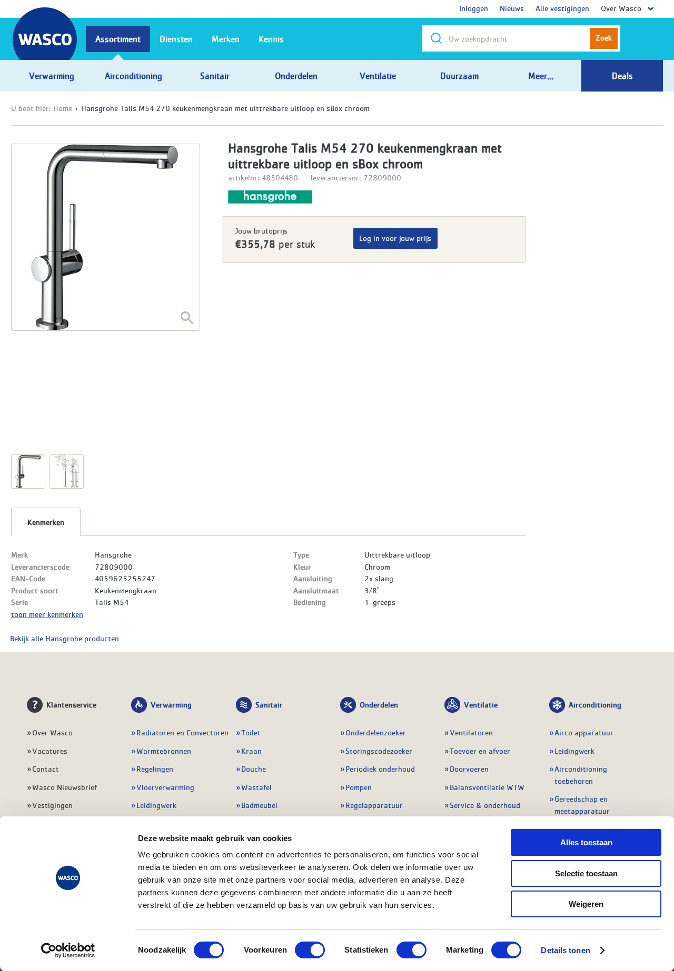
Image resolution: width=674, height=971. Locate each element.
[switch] (310, 950)
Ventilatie (481, 704)
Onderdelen (379, 704)
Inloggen (473, 8)
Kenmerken (45, 522)
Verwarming (171, 704)
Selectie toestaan (586, 873)
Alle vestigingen (562, 8)
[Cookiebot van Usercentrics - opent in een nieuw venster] (68, 950)
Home (62, 108)
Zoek (604, 37)
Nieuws (512, 8)
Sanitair (269, 704)
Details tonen (565, 950)
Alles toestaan (586, 842)
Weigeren (586, 903)
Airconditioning (595, 704)
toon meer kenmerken (47, 614)
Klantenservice (71, 704)
